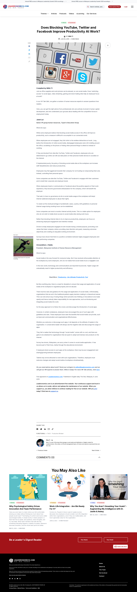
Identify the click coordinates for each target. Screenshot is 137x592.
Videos (71, 14)
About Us (102, 566)
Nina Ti (70, 36)
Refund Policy (21, 588)
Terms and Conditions (31, 588)
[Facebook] (9, 578)
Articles (54, 14)
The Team (102, 570)
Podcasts (62, 14)
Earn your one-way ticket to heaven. (17, 575)
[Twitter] (12, 578)
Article (64, 22)
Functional (72, 22)
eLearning (80, 14)
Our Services (91, 14)
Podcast (53, 502)
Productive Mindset (57, 433)
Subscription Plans (114, 6)
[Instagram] (20, 578)
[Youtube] (17, 578)
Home (101, 563)
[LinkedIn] (15, 578)
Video (93, 502)
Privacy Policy (12, 588)
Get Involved (103, 573)
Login (125, 7)
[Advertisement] (68, 405)
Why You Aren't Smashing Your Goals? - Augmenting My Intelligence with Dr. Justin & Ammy (108, 509)
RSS (39, 588)
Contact (101, 576)
